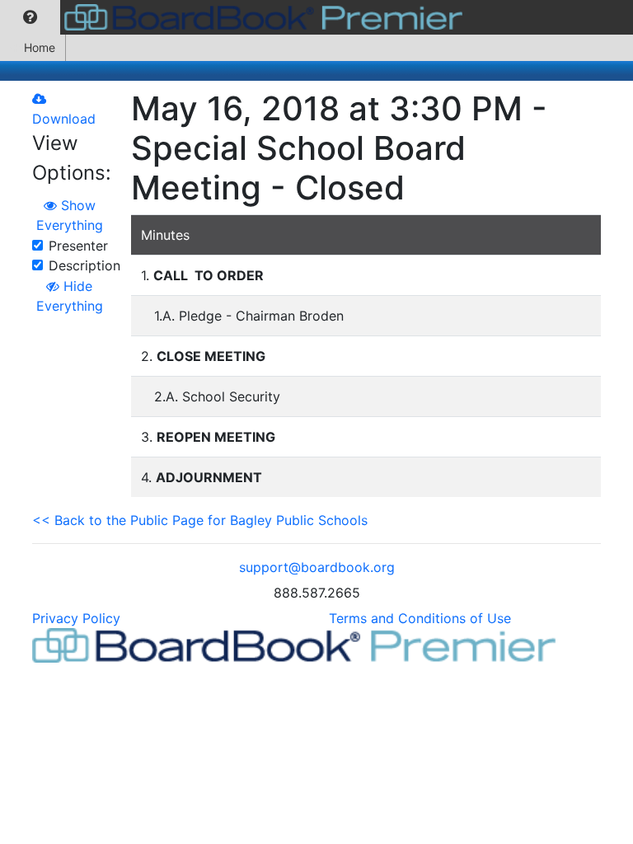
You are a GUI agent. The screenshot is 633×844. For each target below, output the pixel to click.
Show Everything (69, 215)
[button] (30, 17)
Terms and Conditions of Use (420, 618)
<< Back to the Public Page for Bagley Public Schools (200, 520)
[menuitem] (30, 17)
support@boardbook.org (317, 567)
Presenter (78, 245)
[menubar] (235, 17)
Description (84, 265)
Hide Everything (69, 296)
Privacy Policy (76, 618)
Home (39, 47)
